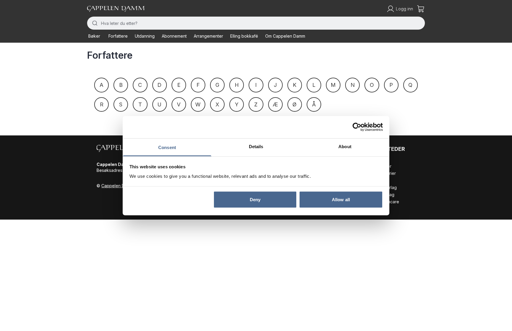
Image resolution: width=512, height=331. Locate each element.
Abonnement (174, 36)
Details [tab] (256, 146)
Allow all (341, 199)
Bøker (94, 36)
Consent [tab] (167, 147)
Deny (255, 199)
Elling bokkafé (244, 36)
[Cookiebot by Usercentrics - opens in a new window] (357, 127)
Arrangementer (208, 36)
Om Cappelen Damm (285, 36)
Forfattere (118, 36)
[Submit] (94, 23)
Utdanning (145, 36)
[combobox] (256, 23)
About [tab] (344, 146)
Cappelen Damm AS (120, 185)
